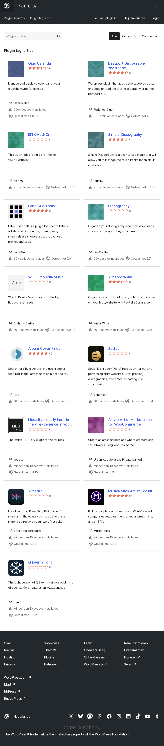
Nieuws (9, 650)
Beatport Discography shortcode (127, 65)
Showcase (51, 643)
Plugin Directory (14, 18)
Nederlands (21, 716)
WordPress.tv (96, 664)
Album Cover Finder (45, 348)
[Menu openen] (157, 6)
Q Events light (40, 562)
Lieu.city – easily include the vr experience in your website (49, 422)
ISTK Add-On (39, 134)
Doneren (132, 657)
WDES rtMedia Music (46, 277)
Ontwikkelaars (94, 657)
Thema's (50, 650)
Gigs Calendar (40, 63)
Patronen (51, 664)
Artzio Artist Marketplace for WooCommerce (130, 422)
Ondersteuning (94, 650)
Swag (130, 664)
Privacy (9, 664)
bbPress (12, 691)
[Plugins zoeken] (58, 36)
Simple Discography (125, 134)
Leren (88, 643)
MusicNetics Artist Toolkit (130, 491)
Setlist (113, 348)
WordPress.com (17, 677)
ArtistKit (35, 491)
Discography (119, 206)
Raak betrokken (136, 643)
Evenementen (134, 650)
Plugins (49, 657)
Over (7, 643)
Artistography (120, 277)
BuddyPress (15, 699)
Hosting (9, 657)
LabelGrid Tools (41, 206)
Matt (9, 684)
